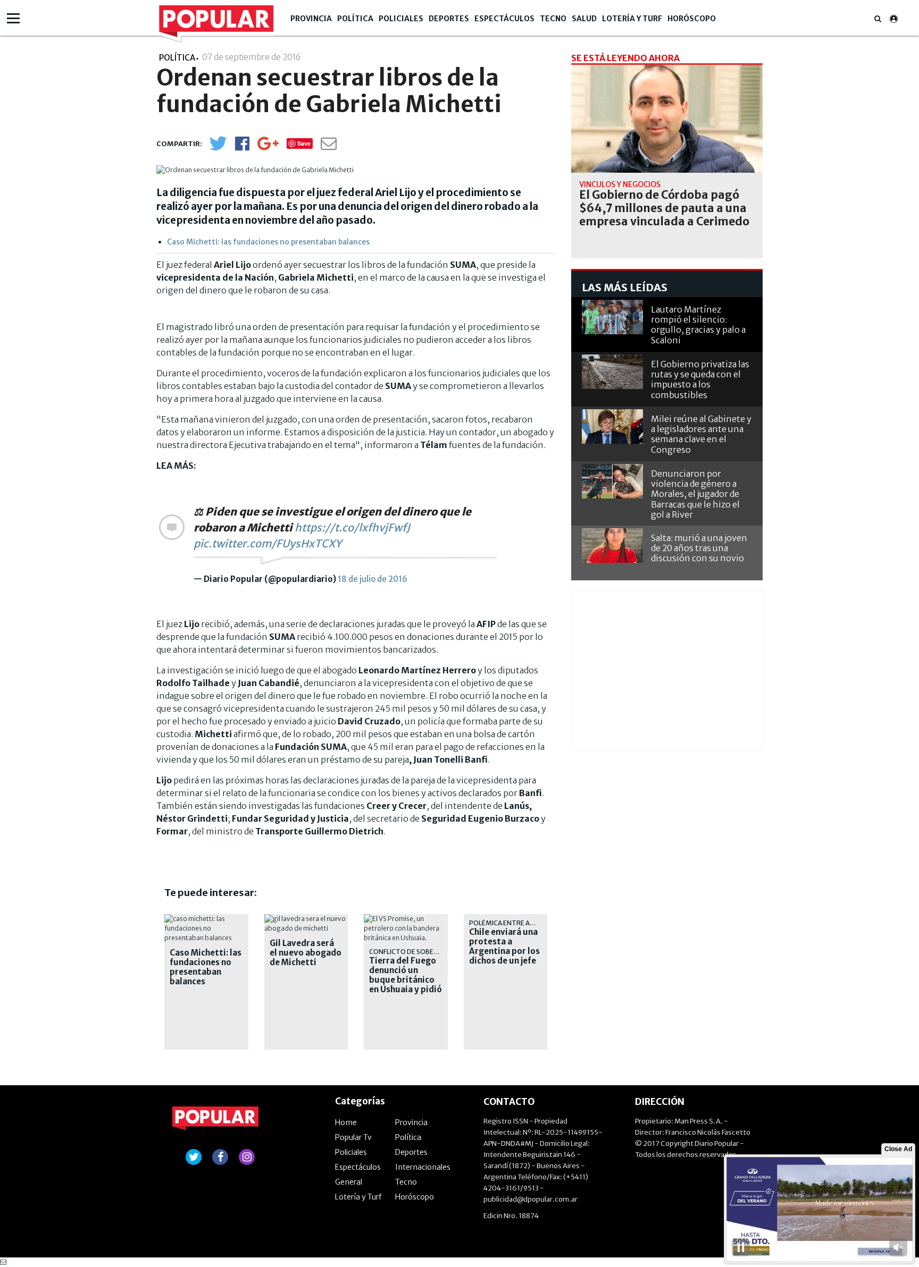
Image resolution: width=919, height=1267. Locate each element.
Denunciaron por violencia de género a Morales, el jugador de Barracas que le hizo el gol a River (695, 494)
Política (355, 18)
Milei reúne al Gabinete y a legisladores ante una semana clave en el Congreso (701, 434)
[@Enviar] (329, 146)
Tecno (553, 18)
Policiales (401, 18)
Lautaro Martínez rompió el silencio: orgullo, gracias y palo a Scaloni (698, 324)
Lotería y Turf (632, 18)
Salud (584, 18)
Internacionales (422, 1167)
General (348, 1182)
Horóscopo (691, 18)
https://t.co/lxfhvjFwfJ (352, 527)
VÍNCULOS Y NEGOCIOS (620, 184)
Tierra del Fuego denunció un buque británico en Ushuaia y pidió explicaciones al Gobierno (405, 984)
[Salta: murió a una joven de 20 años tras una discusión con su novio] (612, 545)
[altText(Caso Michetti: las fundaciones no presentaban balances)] (206, 919)
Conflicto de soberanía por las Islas (433, 952)
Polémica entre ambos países (520, 923)
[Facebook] (242, 147)
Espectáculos (504, 18)
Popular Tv (353, 1137)
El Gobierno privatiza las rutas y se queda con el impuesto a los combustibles (700, 379)
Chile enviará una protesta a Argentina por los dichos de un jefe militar (504, 951)
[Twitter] (218, 148)
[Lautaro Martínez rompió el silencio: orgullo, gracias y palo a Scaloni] (612, 317)
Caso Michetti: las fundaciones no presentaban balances (268, 242)
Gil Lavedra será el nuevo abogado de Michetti (305, 953)
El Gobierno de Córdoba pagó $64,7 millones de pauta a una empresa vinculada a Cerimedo (664, 208)
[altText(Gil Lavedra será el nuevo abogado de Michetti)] (306, 919)
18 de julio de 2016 (372, 579)
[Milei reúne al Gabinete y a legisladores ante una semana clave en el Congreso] (612, 426)
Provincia (311, 18)
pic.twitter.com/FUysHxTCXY (267, 543)
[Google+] (268, 147)
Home (346, 1122)
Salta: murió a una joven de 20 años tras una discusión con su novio (699, 548)
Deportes (449, 18)
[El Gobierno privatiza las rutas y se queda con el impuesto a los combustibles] (612, 371)
